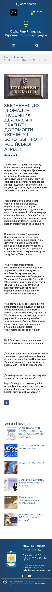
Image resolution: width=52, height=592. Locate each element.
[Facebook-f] (22, 576)
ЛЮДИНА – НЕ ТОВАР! (31, 462)
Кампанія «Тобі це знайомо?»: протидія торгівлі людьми (29, 500)
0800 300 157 (32, 550)
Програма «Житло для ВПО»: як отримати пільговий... (30, 517)
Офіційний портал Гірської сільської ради (26, 33)
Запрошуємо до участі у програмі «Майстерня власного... (31, 483)
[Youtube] (29, 576)
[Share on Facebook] (6, 402)
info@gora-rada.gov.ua (37, 570)
